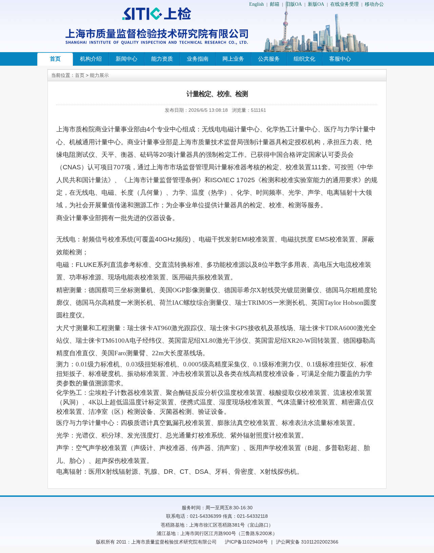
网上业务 (233, 59)
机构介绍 (91, 59)
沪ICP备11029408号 (246, 542)
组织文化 (304, 59)
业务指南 (198, 59)
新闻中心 (126, 59)
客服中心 (340, 59)
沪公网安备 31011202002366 (307, 542)
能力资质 (162, 59)
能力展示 (99, 75)
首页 (55, 59)
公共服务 (269, 59)
